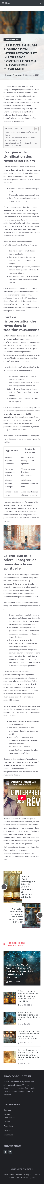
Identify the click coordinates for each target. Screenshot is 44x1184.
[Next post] (40, 915)
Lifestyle (7, 1122)
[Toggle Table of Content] (35, 129)
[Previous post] (4, 887)
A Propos (27, 1175)
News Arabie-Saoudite (13, 1175)
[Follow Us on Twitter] (10, 1152)
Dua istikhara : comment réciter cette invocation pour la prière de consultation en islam (29, 1035)
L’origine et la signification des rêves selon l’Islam (21, 133)
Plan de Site (14, 1178)
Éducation (7, 1130)
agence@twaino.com (14, 75)
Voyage (7, 1114)
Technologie (8, 1126)
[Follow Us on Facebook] (5, 1152)
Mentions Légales (28, 1178)
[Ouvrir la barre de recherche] (41, 3)
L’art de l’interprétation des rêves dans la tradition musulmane (20, 139)
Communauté (12, 39)
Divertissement (10, 1117)
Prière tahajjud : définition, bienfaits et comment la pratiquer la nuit (29, 1016)
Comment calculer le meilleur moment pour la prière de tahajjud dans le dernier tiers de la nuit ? (28, 1055)
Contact (37, 1175)
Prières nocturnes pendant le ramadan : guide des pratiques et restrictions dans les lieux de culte (28, 996)
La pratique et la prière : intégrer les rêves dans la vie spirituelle (21, 144)
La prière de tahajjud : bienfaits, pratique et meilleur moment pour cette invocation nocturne (19, 971)
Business (7, 1110)
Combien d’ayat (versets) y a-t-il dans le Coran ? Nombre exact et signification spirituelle (28, 886)
